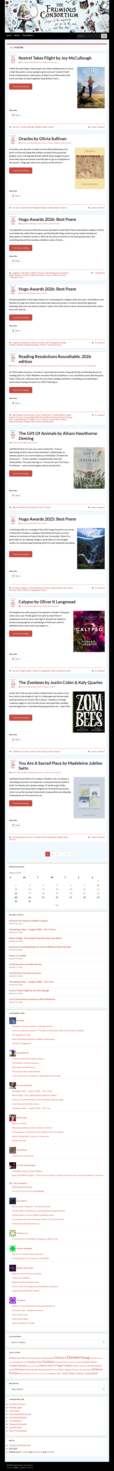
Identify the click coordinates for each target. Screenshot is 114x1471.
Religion (68, 1370)
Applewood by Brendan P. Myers (26, 1291)
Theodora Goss (16, 277)
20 (71, 893)
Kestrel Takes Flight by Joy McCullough (55, 57)
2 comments (99, 273)
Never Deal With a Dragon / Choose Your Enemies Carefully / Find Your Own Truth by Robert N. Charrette (57, 1175)
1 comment (100, 342)
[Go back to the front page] (57, 16)
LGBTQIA (82, 1366)
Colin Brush (46, 415)
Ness (20, 590)
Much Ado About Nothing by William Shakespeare (33, 1039)
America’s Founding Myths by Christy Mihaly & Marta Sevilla (40, 946)
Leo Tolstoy (42, 419)
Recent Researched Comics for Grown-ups (30, 1136)
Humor (75, 1365)
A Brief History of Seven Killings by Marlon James (33, 1215)
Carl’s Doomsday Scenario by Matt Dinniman (32, 999)
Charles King (15, 1427)
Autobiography (31, 772)
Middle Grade (47, 62)
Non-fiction (39, 1369)
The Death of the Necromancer (25, 973)
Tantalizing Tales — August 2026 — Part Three (32, 929)
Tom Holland (15, 1420)
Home (8, 35)
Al (10, 1357)
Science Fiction (54, 224)
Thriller (64, 1373)
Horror (52, 1365)
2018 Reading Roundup (22, 1187)
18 (43, 893)
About (17, 35)
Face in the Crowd (20, 1314)
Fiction (55, 366)
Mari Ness (40, 275)
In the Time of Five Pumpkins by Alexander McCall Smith (36, 1076)
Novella (48, 1370)
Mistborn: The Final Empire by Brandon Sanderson (33, 1306)
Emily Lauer (15, 366)
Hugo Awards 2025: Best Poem (47, 518)
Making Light (15, 1407)
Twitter (24, 1452)
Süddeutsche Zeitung (38, 1374)
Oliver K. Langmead (31, 590)
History (43, 1365)
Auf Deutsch (29, 415)
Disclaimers (28, 35)
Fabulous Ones (34, 1362)
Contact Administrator (20, 1445)
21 (84, 893)
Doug (34, 224)
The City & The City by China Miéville (28, 1191)
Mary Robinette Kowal (20, 1414)
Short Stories (24, 1373)
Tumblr (50, 1452)
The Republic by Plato (21, 1035)
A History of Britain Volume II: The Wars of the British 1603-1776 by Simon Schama (48, 1030)
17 (29, 893)
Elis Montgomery (53, 273)
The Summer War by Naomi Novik (26, 1071)
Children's (26, 366)
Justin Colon (35, 751)
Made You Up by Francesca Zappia (26, 1273)
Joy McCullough (27, 127)
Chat (37, 415)
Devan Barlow (36, 588)
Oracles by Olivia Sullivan (43, 138)
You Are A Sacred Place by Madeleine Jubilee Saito (60, 766)
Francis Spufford (57, 417)
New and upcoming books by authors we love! (32, 1128)
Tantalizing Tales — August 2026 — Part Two (31, 981)
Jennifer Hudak (28, 275)
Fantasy (39, 224)
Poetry (55, 62)
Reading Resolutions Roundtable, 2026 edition (55, 359)
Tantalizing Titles (53, 1373)
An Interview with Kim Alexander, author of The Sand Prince (38, 1219)
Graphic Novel (26, 208)
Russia (83, 1369)
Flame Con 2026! (17, 955)
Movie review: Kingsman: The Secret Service (31, 1206)
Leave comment (98, 127)
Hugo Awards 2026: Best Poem (47, 219)
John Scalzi (14, 1410)
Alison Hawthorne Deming (24, 507)
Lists (60, 366)
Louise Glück (54, 419)
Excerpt (24, 1362)
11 (43, 889)
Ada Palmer (17, 415)
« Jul (56, 905)
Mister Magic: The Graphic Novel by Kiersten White (35, 938)
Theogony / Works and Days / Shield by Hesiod (32, 1026)
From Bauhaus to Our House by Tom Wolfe (30, 1258)
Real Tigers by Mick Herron (23, 1067)
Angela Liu (16, 273)
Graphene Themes (26, 1468)
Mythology (29, 1370)
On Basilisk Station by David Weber (27, 1171)
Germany (78, 1362)
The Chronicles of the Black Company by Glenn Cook (35, 1239)
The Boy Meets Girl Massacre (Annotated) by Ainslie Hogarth (38, 1211)
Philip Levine (29, 421)
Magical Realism (40, 208)
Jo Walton (32, 419)
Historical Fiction (32, 1366)
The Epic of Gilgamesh (21, 1043)
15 (98, 889)
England (17, 1362)
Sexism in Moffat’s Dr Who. (23, 1323)
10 (29, 889)
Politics (60, 1369)
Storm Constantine (18, 1430)
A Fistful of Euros (17, 1404)
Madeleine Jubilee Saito (58, 837)
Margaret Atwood (18, 1424)
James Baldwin (20, 419)
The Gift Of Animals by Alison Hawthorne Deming (58, 436)
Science (89, 1370)
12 (57, 889)
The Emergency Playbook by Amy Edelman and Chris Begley (38, 1132)
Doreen (38, 62)
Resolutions (48, 421)
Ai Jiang (15, 588)
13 (71, 889)
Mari (65, 588)
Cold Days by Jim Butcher (23, 1156)
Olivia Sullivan (54, 208)
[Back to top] (107, 1464)
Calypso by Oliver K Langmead (47, 601)
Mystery (66, 366)
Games (72, 1362)
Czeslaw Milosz (58, 415)
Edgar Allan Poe (36, 417)
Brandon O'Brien (29, 273)
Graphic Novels (47, 143)
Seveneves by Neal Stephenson (25, 1223)
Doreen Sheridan (27, 62)
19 (57, 893)
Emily (44, 366)
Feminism (58, 1362)
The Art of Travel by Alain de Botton (27, 1254)
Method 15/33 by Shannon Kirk (25, 1282)
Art (29, 1358)
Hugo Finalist (15, 275)
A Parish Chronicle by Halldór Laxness (28, 920)
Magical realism (60, 143)
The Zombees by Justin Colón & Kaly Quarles (60, 682)
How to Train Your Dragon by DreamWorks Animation (35, 1286)
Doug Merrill (25, 224)
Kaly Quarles (47, 751)
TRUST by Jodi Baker (21, 1278)
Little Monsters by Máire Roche (25, 964)
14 (84, 889)
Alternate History (20, 1358)
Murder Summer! (19, 1140)
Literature (91, 1366)
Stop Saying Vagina (20, 1319)
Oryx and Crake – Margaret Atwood (27, 1310)
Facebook (37, 1452)
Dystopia (93, 1358)
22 (98, 893)
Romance (75, 1370)
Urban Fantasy (76, 1373)
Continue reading (21, 86)
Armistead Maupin (18, 1417)
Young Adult (91, 366)
